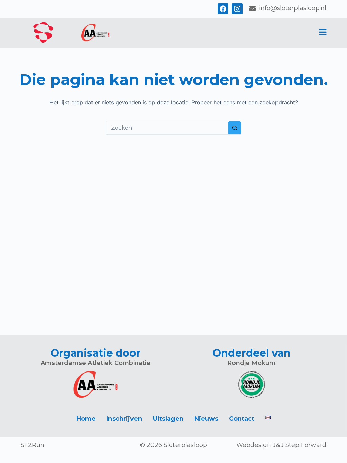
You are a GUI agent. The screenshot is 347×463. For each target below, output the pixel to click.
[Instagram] (237, 8)
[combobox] (167, 128)
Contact (241, 418)
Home (86, 418)
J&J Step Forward (299, 445)
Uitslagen (168, 418)
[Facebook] (223, 8)
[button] (322, 32)
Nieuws (206, 418)
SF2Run (32, 445)
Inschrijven (124, 418)
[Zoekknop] (234, 127)
